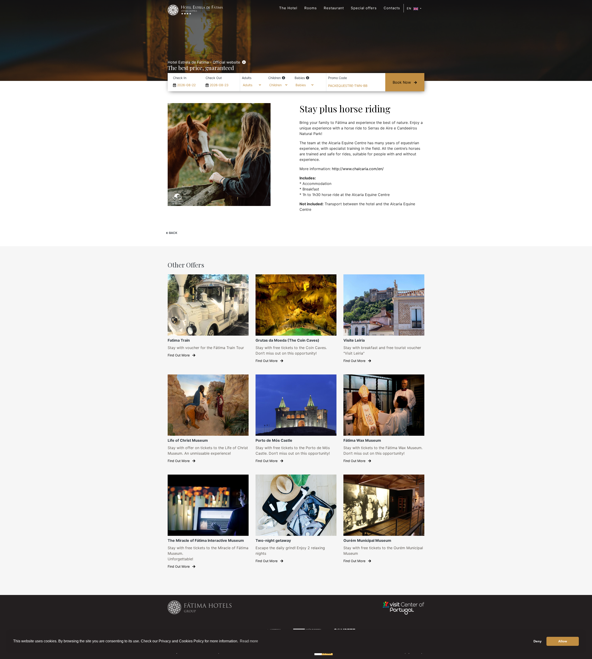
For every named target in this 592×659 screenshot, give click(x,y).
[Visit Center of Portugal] (403, 607)
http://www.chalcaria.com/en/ (358, 168)
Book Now (402, 82)
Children (274, 78)
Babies (300, 78)
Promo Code (337, 78)
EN (410, 8)
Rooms (310, 8)
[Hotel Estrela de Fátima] (195, 10)
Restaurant (334, 8)
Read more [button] (249, 641)
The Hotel (288, 8)
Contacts (392, 8)
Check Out (214, 78)
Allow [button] (562, 641)
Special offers (364, 8)
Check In (179, 78)
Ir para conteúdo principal (13, 1)
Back (172, 233)
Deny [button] (537, 641)
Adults (246, 78)
